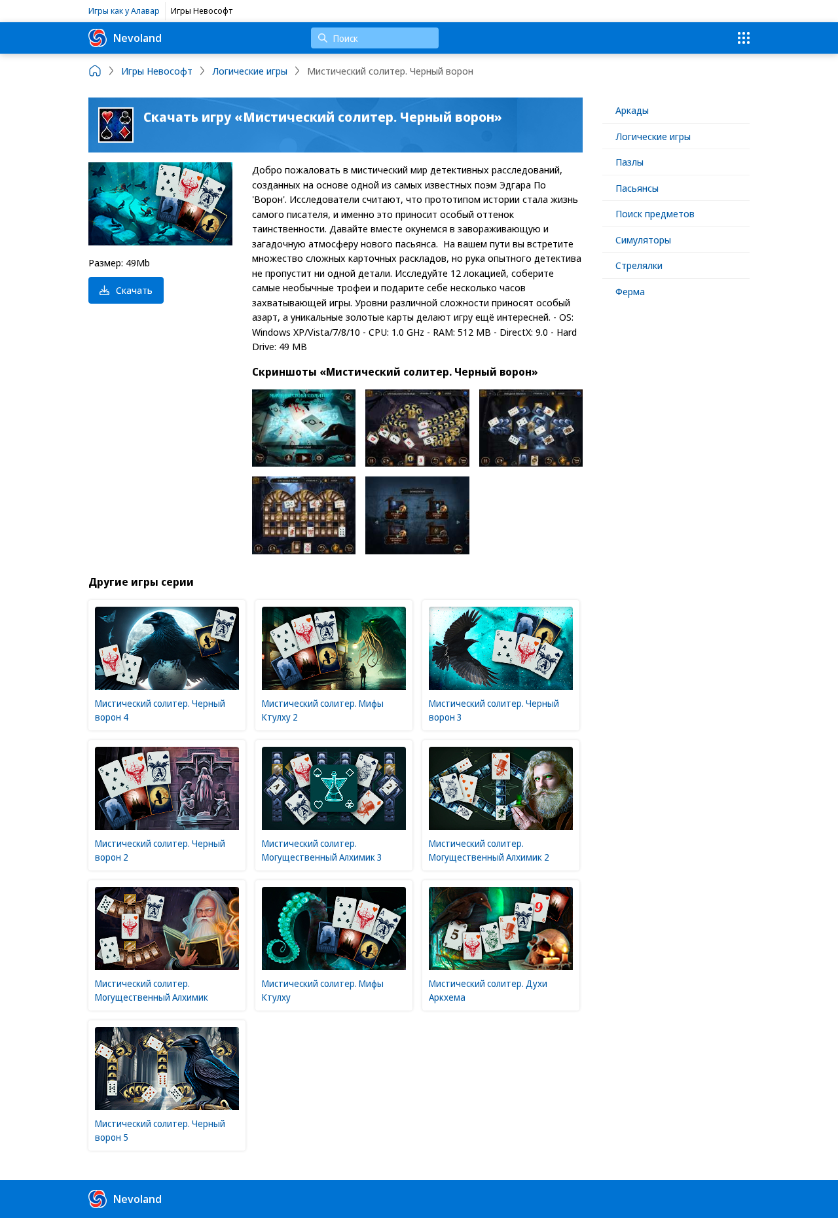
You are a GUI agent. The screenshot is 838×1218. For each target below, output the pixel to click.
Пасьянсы (637, 187)
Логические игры (653, 136)
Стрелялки (639, 265)
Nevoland (137, 37)
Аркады (632, 109)
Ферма (630, 291)
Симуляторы (643, 239)
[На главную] (94, 70)
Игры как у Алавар (124, 10)
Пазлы (629, 161)
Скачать (134, 289)
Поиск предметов (655, 213)
